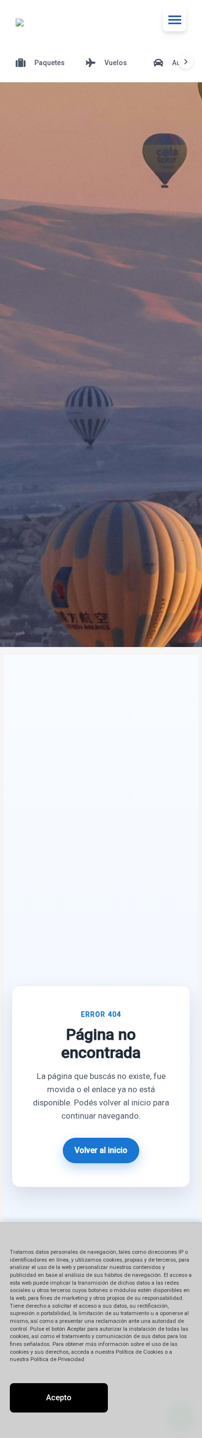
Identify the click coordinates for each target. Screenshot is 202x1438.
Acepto (59, 1397)
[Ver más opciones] (185, 61)
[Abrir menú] (174, 19)
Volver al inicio (101, 1150)
